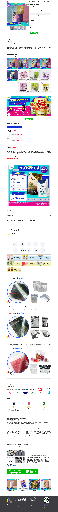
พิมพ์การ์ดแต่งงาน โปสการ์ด (33, 497)
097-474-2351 (38, 28)
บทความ (45, 1)
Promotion (41, 1)
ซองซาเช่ (34, 35)
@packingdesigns (35, 30)
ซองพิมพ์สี (31, 499)
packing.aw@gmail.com (35, 29)
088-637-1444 (34, 28)
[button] (50, 408)
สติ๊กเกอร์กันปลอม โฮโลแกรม (33, 498)
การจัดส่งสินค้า (31, 503)
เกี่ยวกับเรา (31, 506)
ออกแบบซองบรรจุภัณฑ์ (32, 500)
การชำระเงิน (31, 502)
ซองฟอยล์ (36, 35)
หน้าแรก (27, 1)
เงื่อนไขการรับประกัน (32, 504)
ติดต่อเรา (48, 1)
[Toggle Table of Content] (10, 41)
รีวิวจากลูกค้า (33, 1)
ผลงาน (38, 1)
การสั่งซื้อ (31, 501)
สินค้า (29, 1)
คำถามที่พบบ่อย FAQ (32, 505)
